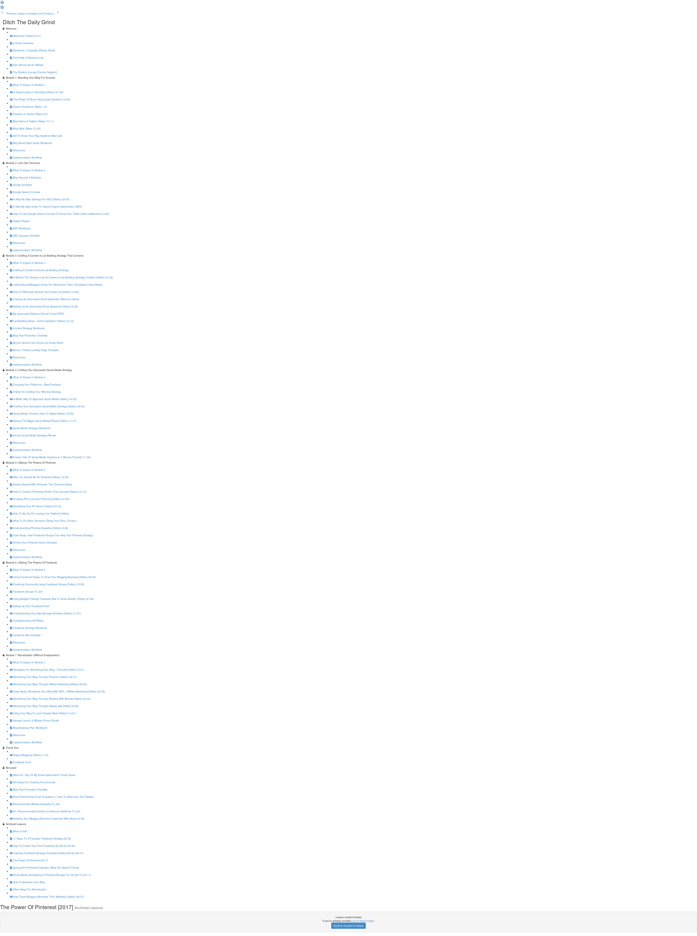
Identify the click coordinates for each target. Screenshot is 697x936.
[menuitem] (2, 8)
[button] (2, 3)
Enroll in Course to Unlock (348, 925)
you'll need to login (363, 921)
